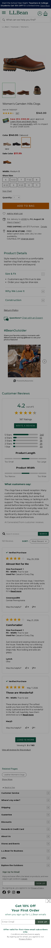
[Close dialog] (48, 901)
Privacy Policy (25, 939)
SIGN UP (42, 922)
